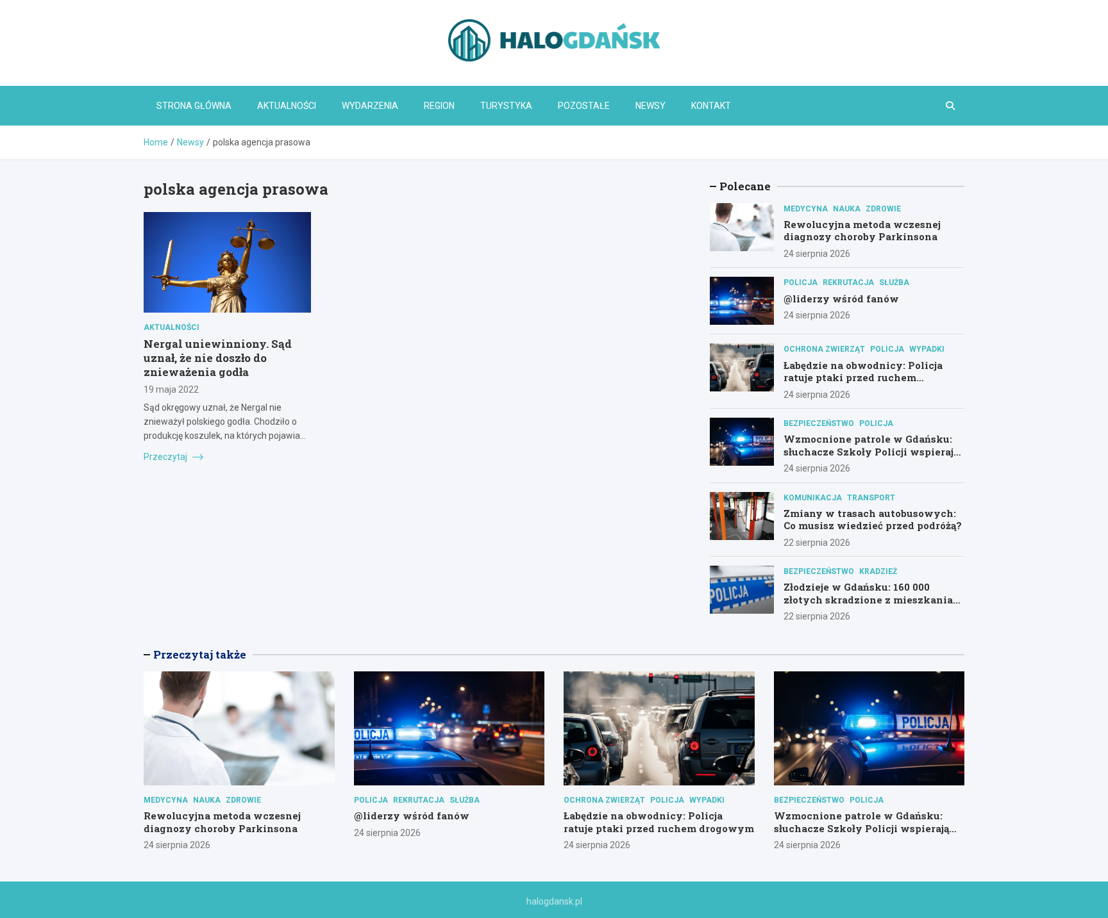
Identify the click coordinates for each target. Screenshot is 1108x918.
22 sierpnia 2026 (817, 542)
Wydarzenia (370, 106)
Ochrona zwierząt (824, 349)
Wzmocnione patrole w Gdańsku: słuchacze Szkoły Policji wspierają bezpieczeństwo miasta (871, 451)
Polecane (745, 186)
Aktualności (286, 106)
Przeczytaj (166, 457)
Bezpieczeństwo (819, 423)
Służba (894, 282)
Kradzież (878, 571)
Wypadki (926, 349)
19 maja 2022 (171, 389)
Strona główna (193, 106)
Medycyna (806, 208)
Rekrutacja (848, 282)
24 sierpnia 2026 (817, 254)
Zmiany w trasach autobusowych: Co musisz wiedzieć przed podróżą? (873, 519)
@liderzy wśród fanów (841, 298)
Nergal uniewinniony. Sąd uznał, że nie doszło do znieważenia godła (218, 357)
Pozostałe (584, 106)
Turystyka (506, 106)
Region (439, 106)
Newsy (650, 106)
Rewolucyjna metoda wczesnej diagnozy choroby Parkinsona (862, 230)
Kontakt (711, 106)
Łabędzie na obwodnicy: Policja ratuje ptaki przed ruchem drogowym (863, 378)
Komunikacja (813, 497)
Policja (801, 282)
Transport (871, 497)
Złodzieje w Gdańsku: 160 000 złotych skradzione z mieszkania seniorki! (868, 599)
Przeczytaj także (199, 654)
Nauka (846, 208)
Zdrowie (883, 208)
